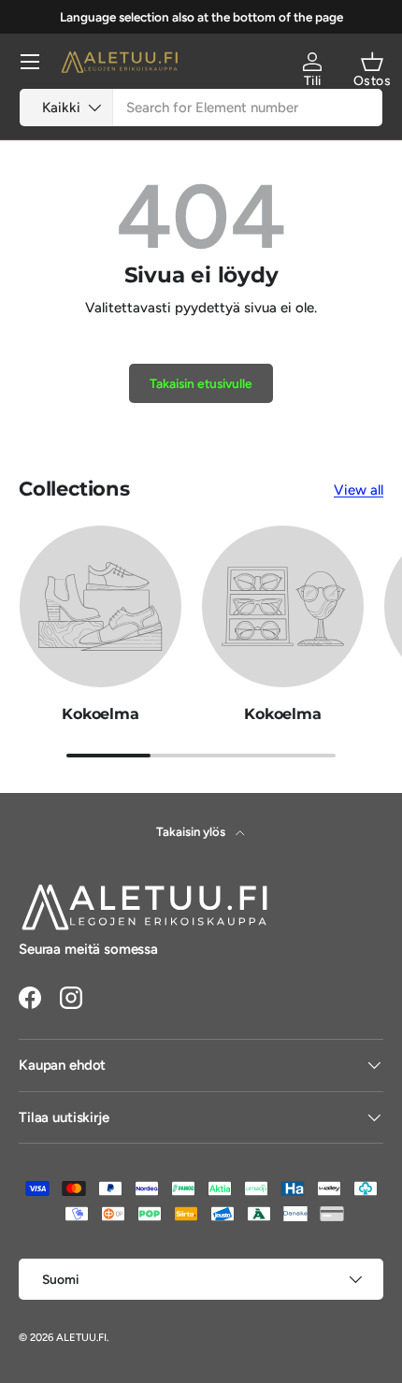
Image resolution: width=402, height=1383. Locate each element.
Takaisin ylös (192, 831)
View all (358, 490)
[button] (372, 61)
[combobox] (201, 107)
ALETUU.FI (81, 1337)
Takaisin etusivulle (201, 383)
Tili (313, 81)
